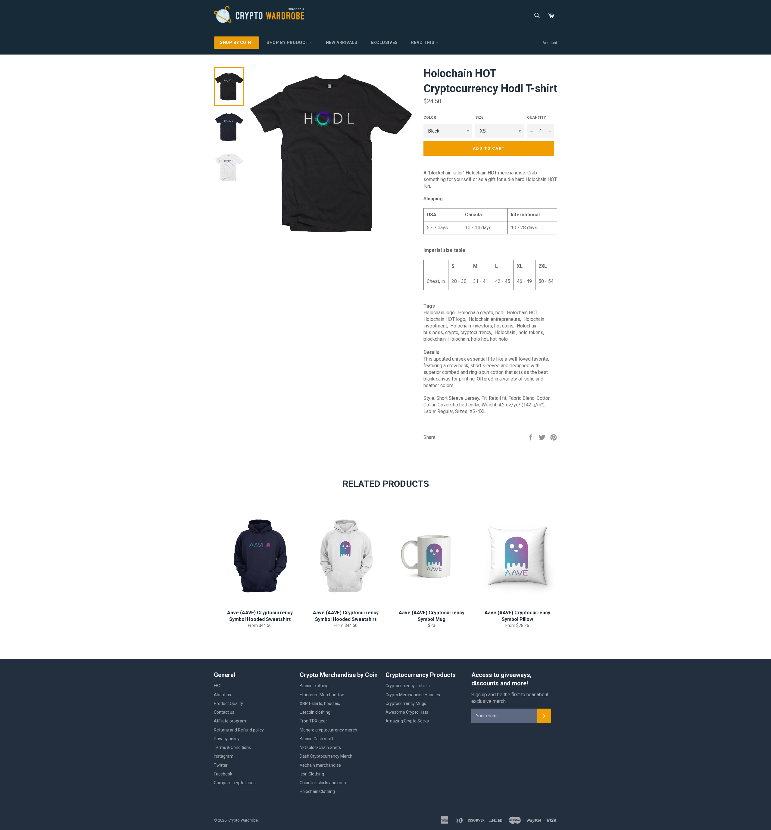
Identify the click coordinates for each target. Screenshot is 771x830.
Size (479, 117)
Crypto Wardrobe (243, 820)
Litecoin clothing (315, 712)
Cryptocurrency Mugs (406, 703)
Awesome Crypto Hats (407, 712)
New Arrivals (341, 42)
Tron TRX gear (313, 721)
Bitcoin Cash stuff (317, 738)
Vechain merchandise (320, 765)
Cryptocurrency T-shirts (408, 685)
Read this (423, 42)
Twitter (221, 765)
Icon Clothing (312, 774)
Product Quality (228, 703)
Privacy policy (226, 738)
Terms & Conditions (232, 747)
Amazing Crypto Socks (407, 721)
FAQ (218, 685)
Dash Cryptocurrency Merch (326, 756)
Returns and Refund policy (239, 730)
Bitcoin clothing (314, 685)
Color (429, 117)
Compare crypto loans (235, 782)
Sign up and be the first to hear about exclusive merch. (509, 698)
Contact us (224, 712)
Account (549, 42)
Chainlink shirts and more (324, 782)
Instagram (223, 756)
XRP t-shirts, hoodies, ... (322, 703)
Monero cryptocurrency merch (328, 730)
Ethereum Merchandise (322, 694)
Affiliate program (230, 721)
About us (222, 694)
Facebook (223, 774)
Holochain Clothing (317, 791)
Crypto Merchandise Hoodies (413, 694)
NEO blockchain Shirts (320, 747)
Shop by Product (288, 42)
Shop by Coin (236, 42)
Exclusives (384, 42)
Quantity (536, 117)
